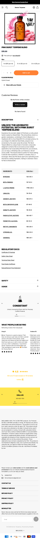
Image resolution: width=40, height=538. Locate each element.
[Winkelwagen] (37, 7)
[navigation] (18, 41)
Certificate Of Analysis (8, 252)
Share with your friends (13, 85)
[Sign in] (34, 7)
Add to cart (26, 73)
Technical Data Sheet (8, 260)
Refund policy (7, 493)
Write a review (20, 105)
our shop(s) (16, 55)
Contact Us (6, 483)
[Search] (7, 7)
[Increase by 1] (11, 72)
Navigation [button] (3, 7)
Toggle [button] (38, 119)
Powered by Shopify (27, 527)
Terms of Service (8, 488)
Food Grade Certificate (8, 264)
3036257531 (8, 475)
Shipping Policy (7, 503)
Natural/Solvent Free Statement (11, 268)
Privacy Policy (7, 498)
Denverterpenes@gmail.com (13, 478)
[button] (2, 303)
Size (3, 59)
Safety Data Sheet (7, 256)
